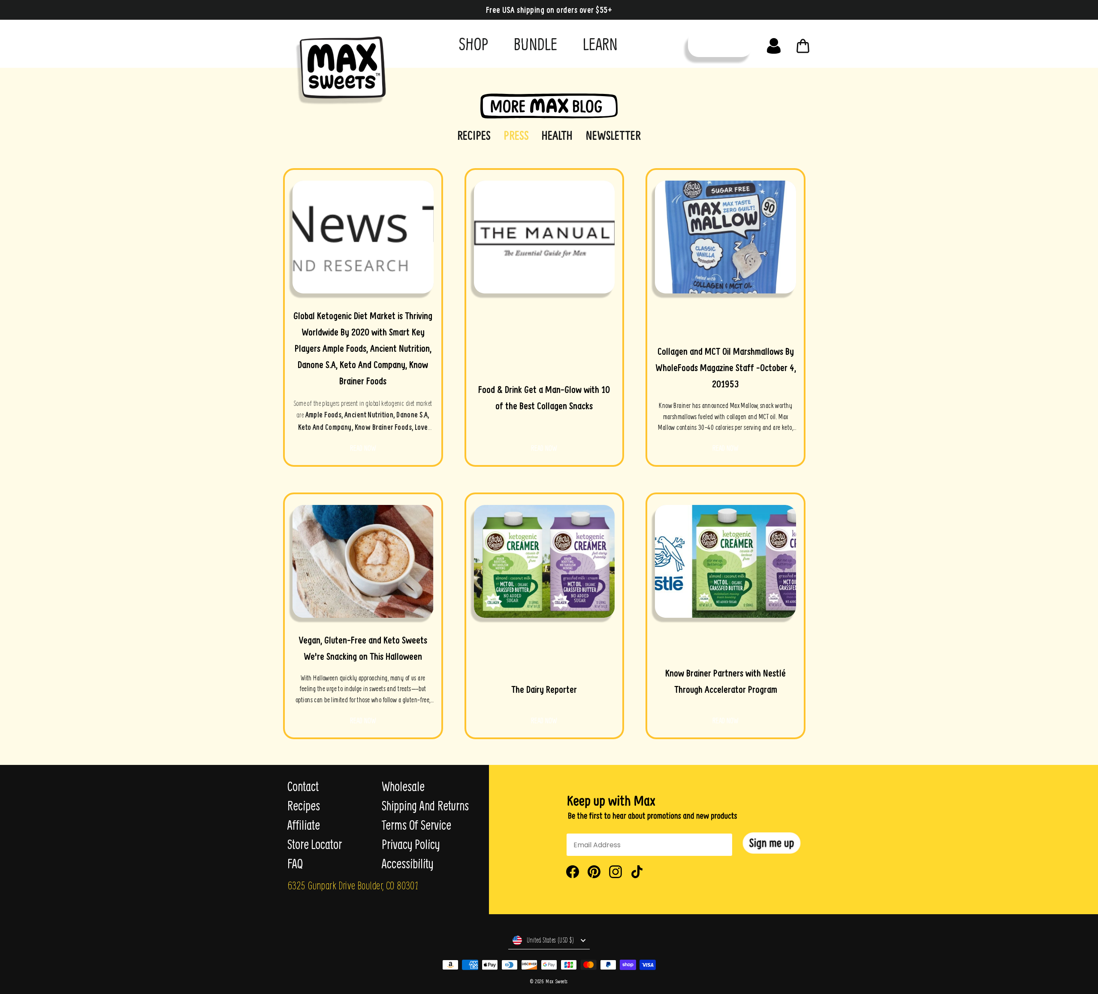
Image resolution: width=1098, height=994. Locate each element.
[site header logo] (338, 67)
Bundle (535, 43)
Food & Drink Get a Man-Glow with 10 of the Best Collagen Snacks (544, 398)
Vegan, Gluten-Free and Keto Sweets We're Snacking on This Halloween (363, 648)
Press (516, 135)
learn (600, 43)
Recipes (474, 135)
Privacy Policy (411, 844)
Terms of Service (416, 825)
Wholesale (403, 786)
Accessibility (407, 863)
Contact (303, 786)
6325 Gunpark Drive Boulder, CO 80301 (352, 885)
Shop (473, 43)
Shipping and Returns (425, 805)
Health (557, 135)
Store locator (314, 844)
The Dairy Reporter (544, 689)
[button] (771, 843)
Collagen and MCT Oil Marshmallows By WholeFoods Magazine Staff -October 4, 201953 (725, 367)
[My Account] (773, 43)
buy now (720, 44)
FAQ (295, 863)
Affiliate (303, 825)
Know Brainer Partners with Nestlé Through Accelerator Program (725, 681)
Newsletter (613, 135)
